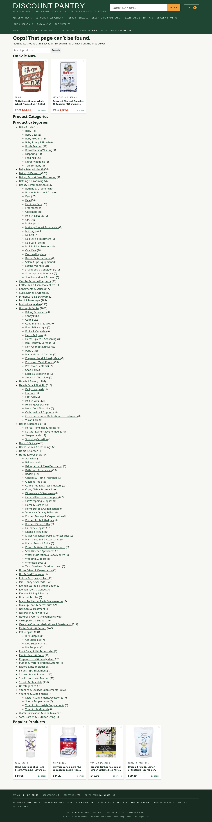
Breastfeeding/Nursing (38, 150)
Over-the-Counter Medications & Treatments (51, 416)
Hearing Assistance (36, 404)
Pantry (29, 350)
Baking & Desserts (30, 173)
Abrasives (31, 458)
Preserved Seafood (36, 366)
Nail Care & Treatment (38, 239)
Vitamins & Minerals (37, 709)
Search (174, 8)
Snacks (29, 370)
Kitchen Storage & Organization (44, 516)
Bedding (30, 474)
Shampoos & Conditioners (40, 269)
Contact (97, 812)
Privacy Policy (136, 812)
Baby (28, 130)
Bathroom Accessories (38, 470)
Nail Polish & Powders (38, 246)
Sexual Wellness (34, 265)
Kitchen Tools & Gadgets (39, 520)
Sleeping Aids (33, 435)
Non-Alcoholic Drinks (37, 346)
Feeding (30, 158)
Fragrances (31, 208)
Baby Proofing (33, 138)
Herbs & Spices (34, 335)
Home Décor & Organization (42, 508)
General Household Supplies (42, 497)
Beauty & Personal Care (106, 18)
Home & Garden (28, 451)
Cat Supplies (32, 639)
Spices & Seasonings (37, 373)
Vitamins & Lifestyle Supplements (38, 690)
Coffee (29, 319)
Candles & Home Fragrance (35, 281)
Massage (30, 231)
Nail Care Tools (34, 242)
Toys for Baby (33, 165)
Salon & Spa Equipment (39, 262)
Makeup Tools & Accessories (42, 227)
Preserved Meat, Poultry (39, 362)
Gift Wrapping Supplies (38, 501)
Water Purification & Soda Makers (45, 555)
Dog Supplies (33, 643)
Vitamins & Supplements (50, 18)
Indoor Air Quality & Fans (40, 512)
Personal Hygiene (35, 254)
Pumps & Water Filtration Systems (45, 547)
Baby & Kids (44, 24)
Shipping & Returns (78, 812)
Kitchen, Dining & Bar (37, 524)
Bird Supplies (33, 636)
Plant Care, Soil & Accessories (42, 539)
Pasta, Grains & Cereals (39, 354)
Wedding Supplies (35, 558)
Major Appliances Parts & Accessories (47, 535)
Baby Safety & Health (37, 142)
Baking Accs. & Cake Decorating (37, 177)
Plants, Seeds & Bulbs (37, 543)
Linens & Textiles (35, 531)
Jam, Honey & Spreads (38, 343)
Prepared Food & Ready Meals (43, 358)
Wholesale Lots (34, 562)
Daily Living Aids (34, 389)
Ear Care (30, 393)
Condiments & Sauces (32, 289)
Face (28, 200)
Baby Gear (31, 134)
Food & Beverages (29, 300)
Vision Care (31, 420)
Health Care (32, 400)
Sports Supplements (37, 701)
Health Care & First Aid (138, 18)
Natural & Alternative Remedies (43, 431)
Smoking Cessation (36, 439)
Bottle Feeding (33, 146)
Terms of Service (114, 812)
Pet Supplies (62, 24)
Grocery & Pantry (167, 18)
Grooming (31, 211)
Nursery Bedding (35, 161)
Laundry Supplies (35, 528)
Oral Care (30, 250)
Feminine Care (33, 204)
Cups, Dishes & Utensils (33, 292)
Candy (29, 316)
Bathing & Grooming (31, 181)
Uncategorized (27, 686)
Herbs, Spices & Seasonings (41, 339)
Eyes (28, 196)
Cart (191, 7)
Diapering (31, 154)
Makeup (30, 223)
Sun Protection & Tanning (40, 277)
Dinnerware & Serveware (34, 296)
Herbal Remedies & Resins (40, 427)
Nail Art (29, 235)
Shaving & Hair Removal (39, 273)
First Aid (30, 396)
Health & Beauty (34, 215)
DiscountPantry (49, 6)
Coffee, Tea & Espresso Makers (37, 285)
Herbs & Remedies (78, 18)
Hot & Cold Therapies (37, 408)
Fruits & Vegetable (30, 304)
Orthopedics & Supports (39, 412)
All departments (22, 18)
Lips (27, 219)
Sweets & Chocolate (37, 377)
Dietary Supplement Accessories (44, 697)
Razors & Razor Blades (38, 258)
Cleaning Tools (33, 481)
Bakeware (31, 462)
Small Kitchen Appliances (39, 551)
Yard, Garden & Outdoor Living (43, 566)
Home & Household (23, 24)
